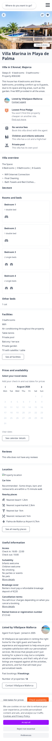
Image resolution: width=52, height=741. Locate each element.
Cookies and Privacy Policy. (16, 716)
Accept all (26, 722)
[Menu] (48, 5)
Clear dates (7, 431)
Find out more (19, 119)
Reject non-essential (26, 728)
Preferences (26, 735)
